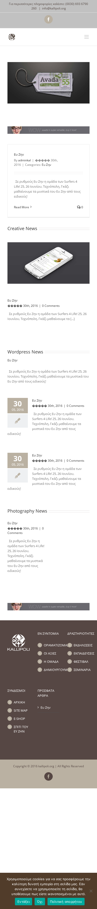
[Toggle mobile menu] (87, 36)
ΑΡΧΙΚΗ (19, 702)
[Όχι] (90, 890)
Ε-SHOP (19, 718)
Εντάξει (23, 902)
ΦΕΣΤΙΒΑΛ (81, 661)
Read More (21, 207)
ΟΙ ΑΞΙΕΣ (50, 653)
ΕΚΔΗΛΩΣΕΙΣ (82, 645)
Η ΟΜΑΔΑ (51, 661)
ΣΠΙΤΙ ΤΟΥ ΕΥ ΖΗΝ (21, 729)
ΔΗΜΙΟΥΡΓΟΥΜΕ (52, 669)
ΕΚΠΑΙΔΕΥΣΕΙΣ (82, 653)
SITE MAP (21, 710)
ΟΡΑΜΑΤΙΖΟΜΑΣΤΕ (52, 645)
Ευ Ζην (19, 154)
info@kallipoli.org (54, 8)
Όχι (40, 902)
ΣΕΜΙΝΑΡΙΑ (82, 669)
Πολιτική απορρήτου (66, 902)
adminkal (24, 160)
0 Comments (51, 306)
